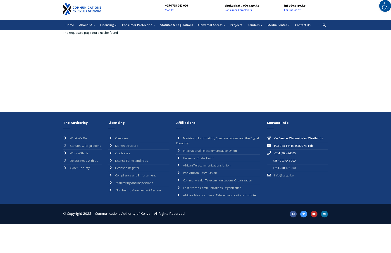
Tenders (253, 25)
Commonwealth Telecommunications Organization (217, 180)
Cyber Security (80, 168)
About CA (85, 25)
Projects (236, 25)
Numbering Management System (138, 190)
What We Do (78, 138)
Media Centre (277, 25)
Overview (121, 138)
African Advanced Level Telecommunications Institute (219, 195)
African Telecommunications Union (207, 165)
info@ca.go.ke (284, 175)
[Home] (94, 9)
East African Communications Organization (212, 188)
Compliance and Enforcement (135, 175)
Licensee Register (127, 168)
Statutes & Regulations (176, 25)
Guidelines (122, 153)
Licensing (107, 25)
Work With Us (79, 153)
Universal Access (210, 25)
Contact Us (302, 25)
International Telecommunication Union (210, 151)
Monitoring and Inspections (134, 183)
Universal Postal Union (198, 158)
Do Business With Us (84, 161)
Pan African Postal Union (200, 173)
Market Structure (126, 146)
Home (69, 25)
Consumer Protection (137, 25)
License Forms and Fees (131, 161)
